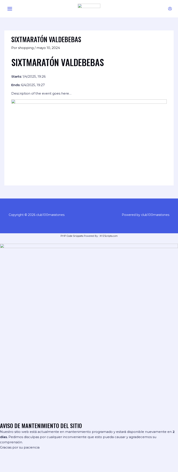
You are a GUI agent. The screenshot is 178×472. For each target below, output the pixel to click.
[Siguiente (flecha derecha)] (20, 469)
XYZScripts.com (109, 235)
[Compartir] (34, 462)
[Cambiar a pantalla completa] (20, 462)
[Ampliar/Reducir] (6, 462)
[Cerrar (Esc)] (48, 462)
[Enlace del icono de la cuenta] (170, 9)
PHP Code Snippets (72, 235)
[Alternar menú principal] (9, 8)
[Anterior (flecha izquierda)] (6, 469)
